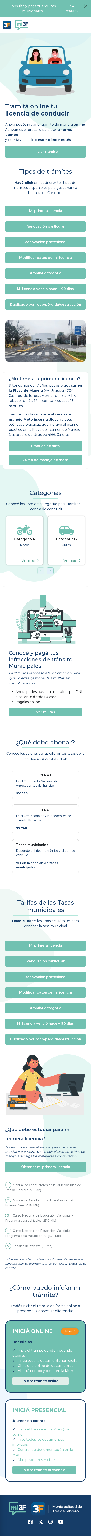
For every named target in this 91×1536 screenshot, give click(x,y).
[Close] (86, 6)
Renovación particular (45, 226)
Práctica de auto (45, 446)
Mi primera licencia (45, 211)
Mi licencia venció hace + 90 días (45, 289)
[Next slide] (50, 570)
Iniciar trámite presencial (44, 1470)
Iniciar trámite (45, 152)
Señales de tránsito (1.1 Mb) (29, 1246)
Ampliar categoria (45, 273)
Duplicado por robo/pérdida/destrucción (45, 304)
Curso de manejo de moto (45, 460)
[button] (83, 25)
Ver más (28, 560)
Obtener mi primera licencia (45, 1167)
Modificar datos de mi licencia (45, 258)
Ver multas (71, 8)
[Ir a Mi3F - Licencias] (7, 25)
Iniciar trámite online (40, 1381)
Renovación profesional (45, 242)
